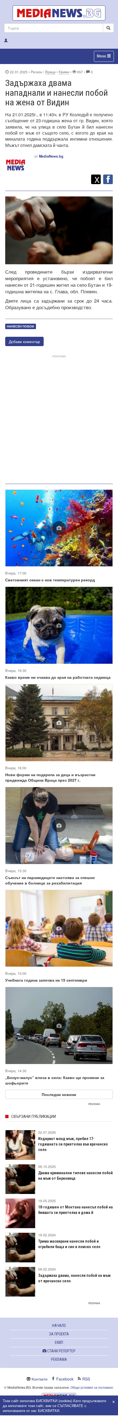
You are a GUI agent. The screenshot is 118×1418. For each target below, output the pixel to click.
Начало (59, 1325)
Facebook (65, 1379)
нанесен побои (20, 326)
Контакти (39, 1379)
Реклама (59, 1359)
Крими (64, 71)
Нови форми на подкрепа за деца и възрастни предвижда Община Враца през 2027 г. (50, 777)
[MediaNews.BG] (59, 13)
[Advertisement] (59, 418)
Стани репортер (60, 1351)
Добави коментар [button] (24, 341)
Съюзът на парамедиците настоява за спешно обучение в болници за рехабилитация (50, 880)
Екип (59, 1342)
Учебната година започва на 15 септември (46, 980)
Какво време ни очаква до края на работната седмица (58, 677)
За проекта (59, 1334)
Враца (50, 71)
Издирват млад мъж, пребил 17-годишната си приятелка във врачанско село (73, 1144)
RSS (86, 1379)
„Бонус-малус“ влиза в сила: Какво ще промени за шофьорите (54, 1080)
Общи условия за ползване (92, 1387)
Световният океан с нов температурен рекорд (50, 579)
